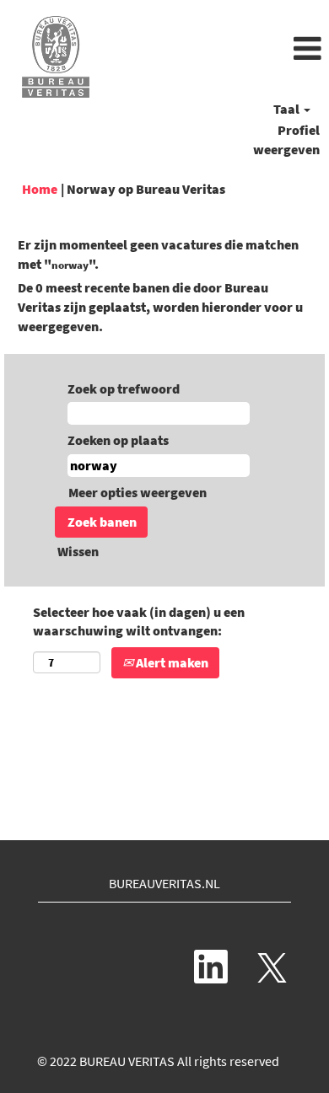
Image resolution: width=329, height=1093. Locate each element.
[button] (219, 49)
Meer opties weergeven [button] (137, 492)
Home (39, 188)
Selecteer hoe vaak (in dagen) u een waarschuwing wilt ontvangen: (139, 621)
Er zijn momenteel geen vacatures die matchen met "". (158, 254)
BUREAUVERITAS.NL (164, 883)
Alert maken (170, 662)
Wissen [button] (78, 551)
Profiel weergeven (286, 139)
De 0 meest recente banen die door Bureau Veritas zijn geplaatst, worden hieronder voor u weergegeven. (160, 307)
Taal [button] (287, 108)
